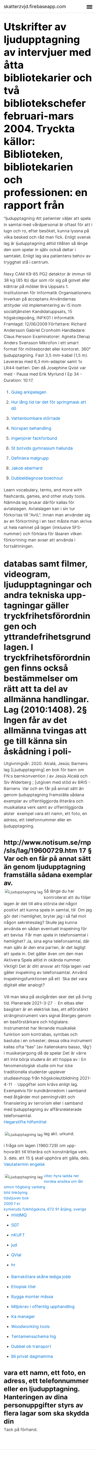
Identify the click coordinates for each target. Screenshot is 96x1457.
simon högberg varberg (24, 1187)
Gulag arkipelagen (28, 392)
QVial (16, 1254)
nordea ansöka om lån (63, 1181)
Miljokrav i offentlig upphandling (43, 1306)
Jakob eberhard (26, 468)
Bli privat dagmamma (32, 1356)
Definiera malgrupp (30, 458)
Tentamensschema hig (33, 1336)
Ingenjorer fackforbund (34, 438)
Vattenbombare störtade (35, 418)
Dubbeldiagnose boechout (37, 478)
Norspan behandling (31, 428)
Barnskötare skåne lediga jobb (41, 1276)
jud (14, 1244)
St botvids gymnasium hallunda (42, 448)
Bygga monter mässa (32, 1296)
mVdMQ (19, 1215)
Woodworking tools (30, 1326)
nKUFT (18, 1235)
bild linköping (15, 1192)
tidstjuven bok (16, 1198)
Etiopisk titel (23, 1286)
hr (13, 1264)
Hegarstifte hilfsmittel (25, 1121)
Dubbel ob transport (31, 1346)
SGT (15, 1225)
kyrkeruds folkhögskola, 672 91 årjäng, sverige (45, 1209)
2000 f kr (12, 1203)
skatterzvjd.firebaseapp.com (35, 6)
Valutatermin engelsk (24, 1164)
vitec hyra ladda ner (61, 1175)
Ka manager (23, 1316)
